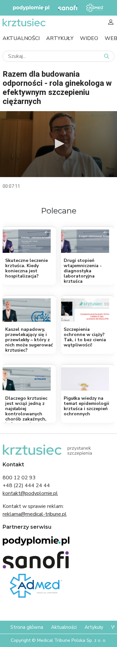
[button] (58, 143)
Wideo (89, 38)
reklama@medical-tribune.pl (35, 514)
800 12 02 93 (19, 477)
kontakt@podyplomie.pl (30, 493)
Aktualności (21, 38)
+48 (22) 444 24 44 (26, 485)
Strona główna (26, 627)
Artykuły (59, 38)
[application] (58, 144)
